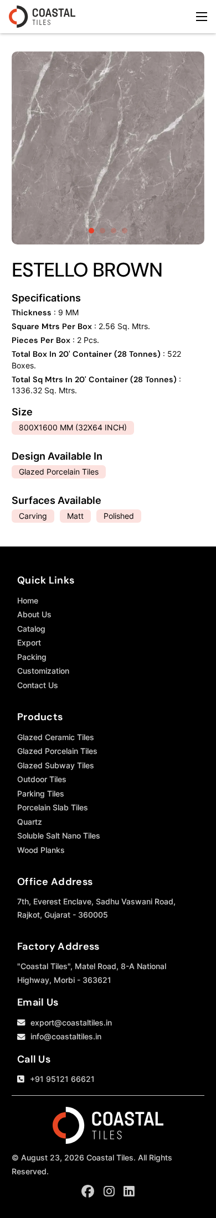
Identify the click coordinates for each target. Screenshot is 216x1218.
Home (27, 600)
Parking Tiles (40, 793)
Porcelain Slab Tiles (52, 807)
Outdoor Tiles (41, 779)
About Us (34, 614)
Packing (32, 657)
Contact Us (37, 685)
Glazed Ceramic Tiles (55, 737)
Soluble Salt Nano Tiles (58, 835)
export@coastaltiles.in (71, 1022)
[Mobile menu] (201, 16)
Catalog (31, 628)
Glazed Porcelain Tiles (57, 751)
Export (29, 642)
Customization (43, 670)
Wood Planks (41, 850)
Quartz (29, 821)
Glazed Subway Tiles (55, 765)
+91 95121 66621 (62, 1079)
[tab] (91, 230)
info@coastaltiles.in (65, 1036)
